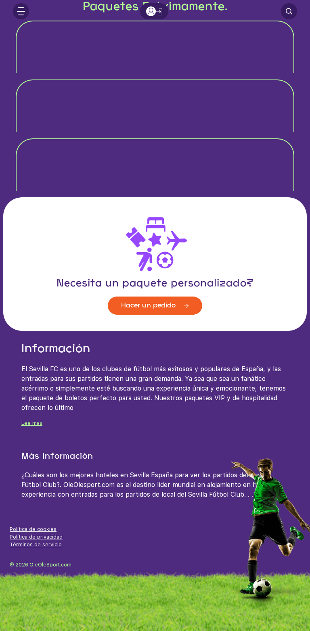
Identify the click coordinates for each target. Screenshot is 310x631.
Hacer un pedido (149, 305)
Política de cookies (33, 529)
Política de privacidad (36, 537)
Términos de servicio (36, 544)
